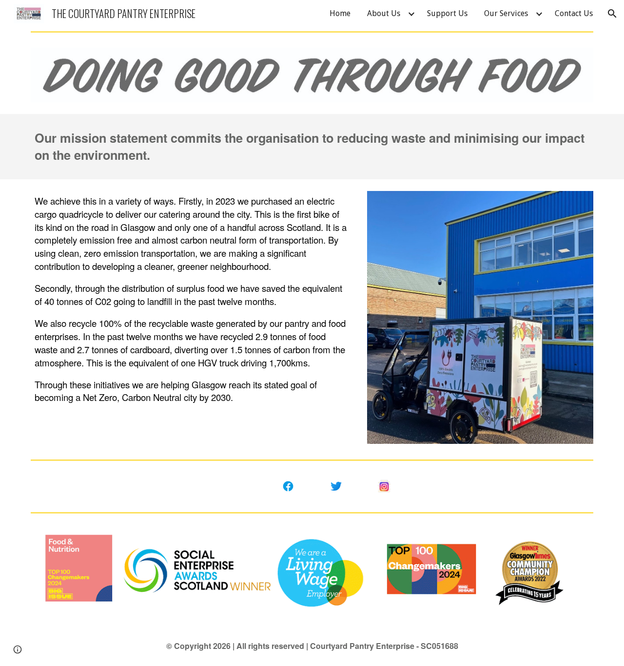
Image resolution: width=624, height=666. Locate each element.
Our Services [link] (506, 13)
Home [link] (340, 13)
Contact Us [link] (574, 13)
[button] (612, 13)
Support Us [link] (447, 13)
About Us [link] (383, 13)
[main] (312, 147)
